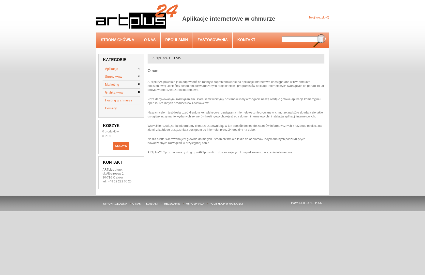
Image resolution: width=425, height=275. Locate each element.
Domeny (111, 108)
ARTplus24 (159, 58)
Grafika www (114, 92)
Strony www (113, 77)
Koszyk (111, 126)
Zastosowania (212, 40)
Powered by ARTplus (306, 202)
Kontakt (112, 162)
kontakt (246, 40)
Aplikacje (111, 69)
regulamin (176, 40)
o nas (150, 40)
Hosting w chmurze (118, 100)
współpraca (194, 203)
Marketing (112, 84)
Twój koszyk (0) (319, 17)
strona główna (117, 40)
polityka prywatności (226, 203)
